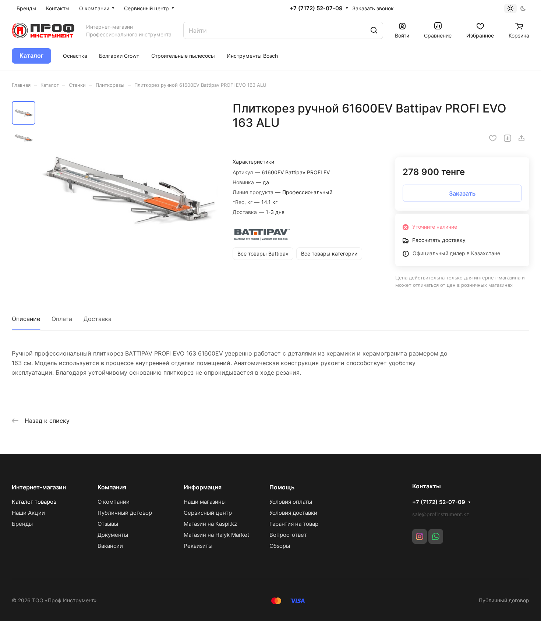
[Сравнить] (507, 138)
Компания (112, 487)
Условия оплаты (290, 501)
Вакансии (110, 545)
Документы (113, 534)
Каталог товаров (34, 501)
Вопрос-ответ (288, 534)
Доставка (98, 318)
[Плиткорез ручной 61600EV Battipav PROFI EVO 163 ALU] (129, 190)
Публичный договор (125, 512)
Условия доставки (293, 512)
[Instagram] (419, 536)
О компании (114, 501)
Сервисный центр (208, 512)
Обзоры (279, 545)
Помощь (281, 487)
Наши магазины (205, 501)
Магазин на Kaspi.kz (210, 523)
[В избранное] (492, 138)
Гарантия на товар (293, 523)
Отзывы (108, 523)
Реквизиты (198, 545)
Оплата (62, 318)
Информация (203, 487)
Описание (26, 318)
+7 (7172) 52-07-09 (316, 8)
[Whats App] (435, 536)
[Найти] (374, 30)
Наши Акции (28, 512)
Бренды (22, 523)
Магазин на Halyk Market (216, 534)
